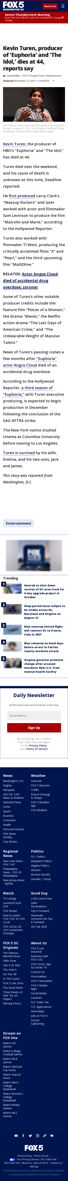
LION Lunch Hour (41, 898)
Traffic (35, 790)
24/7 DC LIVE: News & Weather (13, 796)
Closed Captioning (37, 1021)
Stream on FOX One (12, 1035)
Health (7, 824)
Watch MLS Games (10, 1114)
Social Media (38, 993)
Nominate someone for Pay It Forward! (41, 919)
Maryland (8, 790)
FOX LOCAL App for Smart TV (41, 965)
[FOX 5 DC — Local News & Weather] (14, 5)
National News (12, 802)
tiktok (45, 1136)
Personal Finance (13, 829)
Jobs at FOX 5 (39, 1016)
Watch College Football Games (12, 1052)
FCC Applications (41, 1007)
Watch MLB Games (10, 1060)
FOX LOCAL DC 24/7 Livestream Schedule (13, 930)
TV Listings (9, 898)
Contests (36, 998)
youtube (16, 1136)
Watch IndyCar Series (12, 1076)
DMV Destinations (38, 904)
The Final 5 (9, 969)
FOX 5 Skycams (40, 785)
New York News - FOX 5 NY (13, 862)
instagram (38, 1136)
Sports (7, 811)
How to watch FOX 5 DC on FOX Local (14, 919)
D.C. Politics (38, 856)
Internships (37, 1011)
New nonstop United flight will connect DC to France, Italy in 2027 (43, 630)
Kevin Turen (14, 143)
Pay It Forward (40, 911)
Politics (37, 851)
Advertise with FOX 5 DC (39, 957)
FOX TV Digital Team (33, 75)
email (52, 1136)
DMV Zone (9, 960)
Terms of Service (37, 749)
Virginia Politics (40, 865)
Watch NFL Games (10, 1044)
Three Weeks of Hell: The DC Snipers (12, 995)
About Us (39, 943)
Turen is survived (19, 452)
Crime (6, 806)
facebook (23, 1136)
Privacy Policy (38, 745)
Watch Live (50, 6)
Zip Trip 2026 (39, 926)
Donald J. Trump (41, 879)
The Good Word (13, 987)
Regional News (10, 853)
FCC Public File (40, 1002)
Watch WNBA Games (11, 1106)
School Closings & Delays (40, 796)
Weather (38, 775)
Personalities (39, 976)
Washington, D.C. (13, 781)
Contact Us (38, 972)
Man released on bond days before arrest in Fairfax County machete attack (43, 647)
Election (36, 870)
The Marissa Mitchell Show (11, 954)
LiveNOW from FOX (12, 904)
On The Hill (9, 974)
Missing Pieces (12, 1003)
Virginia (7, 785)
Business (8, 815)
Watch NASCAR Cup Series (12, 1068)
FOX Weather (39, 810)
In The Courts (11, 978)
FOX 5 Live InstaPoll (37, 950)
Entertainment (53, 75)
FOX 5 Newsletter (42, 981)
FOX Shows (10, 911)
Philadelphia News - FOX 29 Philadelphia (12, 872)
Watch (8, 893)
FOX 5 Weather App (40, 803)
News (7, 775)
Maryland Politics (41, 861)
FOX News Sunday (9, 835)
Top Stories (10, 841)
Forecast (36, 781)
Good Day (39, 893)
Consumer (9, 820)
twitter (30, 1136)
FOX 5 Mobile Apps (39, 987)
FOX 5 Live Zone (13, 983)
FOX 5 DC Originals (11, 945)
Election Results (40, 874)
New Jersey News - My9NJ (14, 881)
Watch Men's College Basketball (11, 1086)
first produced (22, 195)
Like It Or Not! (11, 965)
